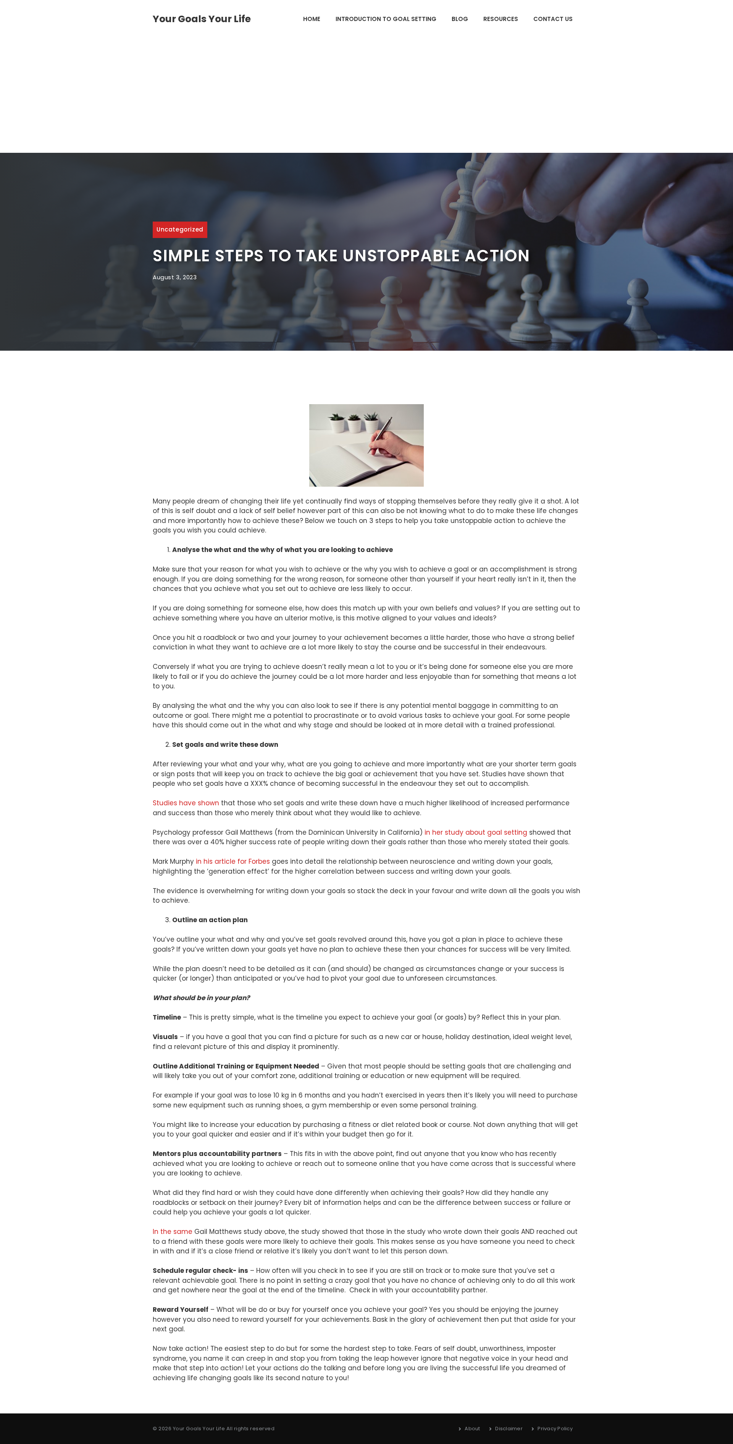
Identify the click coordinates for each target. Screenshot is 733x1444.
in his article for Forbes (233, 861)
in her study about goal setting (476, 832)
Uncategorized (180, 229)
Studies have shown (186, 803)
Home (311, 19)
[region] (99, 1384)
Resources (500, 19)
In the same (172, 1231)
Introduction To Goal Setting (386, 19)
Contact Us (553, 19)
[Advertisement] (366, 95)
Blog (460, 19)
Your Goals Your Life (202, 19)
